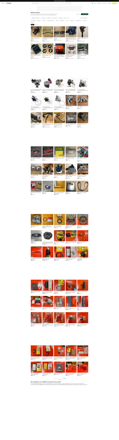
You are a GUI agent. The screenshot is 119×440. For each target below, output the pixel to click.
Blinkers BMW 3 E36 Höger (35, 225)
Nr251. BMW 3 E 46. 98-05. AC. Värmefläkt (82, 124)
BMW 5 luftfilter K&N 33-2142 (35, 291)
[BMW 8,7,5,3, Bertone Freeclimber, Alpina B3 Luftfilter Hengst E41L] (71, 350)
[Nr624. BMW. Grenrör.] (71, 100)
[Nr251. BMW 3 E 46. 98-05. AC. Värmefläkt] (82, 117)
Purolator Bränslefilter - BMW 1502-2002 (81, 56)
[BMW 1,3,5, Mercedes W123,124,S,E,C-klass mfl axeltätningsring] (59, 219)
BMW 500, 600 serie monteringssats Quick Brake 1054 (47, 324)
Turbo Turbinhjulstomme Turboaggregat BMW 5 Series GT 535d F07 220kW (36, 107)
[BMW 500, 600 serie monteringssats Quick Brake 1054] (47, 317)
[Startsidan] (8, 3)
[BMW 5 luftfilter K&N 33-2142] (36, 285)
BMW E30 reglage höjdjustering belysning (36, 56)
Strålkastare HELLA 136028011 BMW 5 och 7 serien (70, 226)
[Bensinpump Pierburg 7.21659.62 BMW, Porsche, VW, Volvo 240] (47, 285)
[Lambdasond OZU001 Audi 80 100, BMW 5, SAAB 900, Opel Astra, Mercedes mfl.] (71, 285)
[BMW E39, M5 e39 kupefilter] (59, 367)
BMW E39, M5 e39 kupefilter (58, 373)
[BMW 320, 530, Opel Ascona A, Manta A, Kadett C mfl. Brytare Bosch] (71, 317)
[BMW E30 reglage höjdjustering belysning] (36, 49)
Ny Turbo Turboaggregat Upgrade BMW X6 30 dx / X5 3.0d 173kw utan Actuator (47, 90)
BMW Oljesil (67, 192)
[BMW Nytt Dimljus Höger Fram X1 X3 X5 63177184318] (71, 169)
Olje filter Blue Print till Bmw (70, 158)
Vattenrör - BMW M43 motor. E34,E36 (35, 38)
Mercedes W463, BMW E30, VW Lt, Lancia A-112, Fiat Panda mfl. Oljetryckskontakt (59, 358)
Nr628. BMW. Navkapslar (34, 175)
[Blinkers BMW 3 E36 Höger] (36, 219)
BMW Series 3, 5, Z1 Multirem (81, 192)
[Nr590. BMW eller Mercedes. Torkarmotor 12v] (36, 117)
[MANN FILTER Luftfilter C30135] (59, 151)
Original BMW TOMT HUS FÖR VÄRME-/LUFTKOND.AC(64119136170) (71, 38)
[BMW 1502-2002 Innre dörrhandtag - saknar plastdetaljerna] (47, 117)
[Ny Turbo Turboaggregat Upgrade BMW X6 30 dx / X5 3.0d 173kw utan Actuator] (47, 83)
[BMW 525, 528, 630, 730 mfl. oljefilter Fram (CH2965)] (71, 367)
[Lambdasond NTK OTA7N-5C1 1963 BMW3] (59, 285)
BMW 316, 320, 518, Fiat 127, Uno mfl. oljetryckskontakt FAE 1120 (82, 324)
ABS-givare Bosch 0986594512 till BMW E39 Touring (59, 259)
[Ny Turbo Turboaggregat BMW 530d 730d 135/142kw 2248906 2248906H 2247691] (59, 83)
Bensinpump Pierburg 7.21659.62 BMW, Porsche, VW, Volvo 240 (47, 292)
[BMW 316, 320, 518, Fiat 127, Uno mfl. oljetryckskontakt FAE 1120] (82, 317)
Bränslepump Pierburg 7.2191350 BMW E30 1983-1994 (47, 259)
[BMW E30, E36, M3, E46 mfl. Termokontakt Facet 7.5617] (36, 350)
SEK (95, 3)
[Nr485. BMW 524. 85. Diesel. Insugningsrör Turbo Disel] (82, 169)
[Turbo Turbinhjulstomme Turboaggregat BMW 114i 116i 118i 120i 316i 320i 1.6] (59, 100)
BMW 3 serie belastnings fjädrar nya (36, 308)
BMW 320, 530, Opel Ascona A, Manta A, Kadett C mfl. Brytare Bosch (70, 324)
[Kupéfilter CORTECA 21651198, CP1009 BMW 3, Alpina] (71, 251)
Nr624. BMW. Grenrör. (69, 106)
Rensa (36, 24)
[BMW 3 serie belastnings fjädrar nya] (36, 301)
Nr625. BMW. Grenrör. (80, 106)
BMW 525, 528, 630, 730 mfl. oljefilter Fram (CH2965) (70, 374)
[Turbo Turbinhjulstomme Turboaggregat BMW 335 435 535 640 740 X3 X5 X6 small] (47, 100)
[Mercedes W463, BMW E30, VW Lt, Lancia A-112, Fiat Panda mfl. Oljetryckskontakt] (59, 350)
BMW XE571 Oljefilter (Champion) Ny (36, 193)
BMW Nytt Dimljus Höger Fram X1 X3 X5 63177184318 (71, 176)
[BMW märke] (47, 186)
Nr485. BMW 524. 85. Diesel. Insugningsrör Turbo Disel (81, 176)
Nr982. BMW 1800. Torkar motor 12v (82, 159)
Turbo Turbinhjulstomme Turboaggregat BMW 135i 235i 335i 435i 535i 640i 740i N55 (82, 90)
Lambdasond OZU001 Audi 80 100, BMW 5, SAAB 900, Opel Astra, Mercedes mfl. (71, 292)
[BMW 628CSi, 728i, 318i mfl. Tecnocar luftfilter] (47, 367)
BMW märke (44, 192)
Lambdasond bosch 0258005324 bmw (59, 242)
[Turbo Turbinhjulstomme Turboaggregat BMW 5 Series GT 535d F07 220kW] (36, 100)
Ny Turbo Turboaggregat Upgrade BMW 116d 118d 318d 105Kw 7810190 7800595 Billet (36, 90)
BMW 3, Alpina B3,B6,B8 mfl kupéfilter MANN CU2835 (35, 374)
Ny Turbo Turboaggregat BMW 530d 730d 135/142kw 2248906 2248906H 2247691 (59, 90)
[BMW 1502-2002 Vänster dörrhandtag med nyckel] (59, 117)
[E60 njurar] (59, 31)
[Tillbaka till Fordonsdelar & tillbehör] (31, 18)
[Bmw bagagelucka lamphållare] (36, 151)
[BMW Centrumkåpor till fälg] (47, 49)
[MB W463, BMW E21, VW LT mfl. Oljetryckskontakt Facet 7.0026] (47, 350)
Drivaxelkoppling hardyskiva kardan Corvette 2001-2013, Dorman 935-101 (47, 243)
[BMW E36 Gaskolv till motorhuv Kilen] (82, 301)
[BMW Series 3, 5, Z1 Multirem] (82, 186)
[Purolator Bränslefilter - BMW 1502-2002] (82, 49)
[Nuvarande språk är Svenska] (92, 3)
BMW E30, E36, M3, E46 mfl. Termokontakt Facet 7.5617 (35, 358)
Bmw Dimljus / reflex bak (46, 158)
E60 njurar (55, 38)
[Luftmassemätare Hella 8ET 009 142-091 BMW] (82, 251)
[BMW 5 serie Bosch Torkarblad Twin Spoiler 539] (59, 186)
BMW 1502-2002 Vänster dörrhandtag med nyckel (58, 124)
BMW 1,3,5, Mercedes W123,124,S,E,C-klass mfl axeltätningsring (58, 226)
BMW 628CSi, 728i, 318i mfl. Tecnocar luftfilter (46, 374)
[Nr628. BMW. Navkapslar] (36, 169)
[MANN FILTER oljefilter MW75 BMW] (71, 235)
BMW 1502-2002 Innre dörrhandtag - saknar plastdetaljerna (47, 124)
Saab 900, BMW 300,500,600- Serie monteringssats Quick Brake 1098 (59, 324)
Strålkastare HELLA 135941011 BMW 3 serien (82, 226)
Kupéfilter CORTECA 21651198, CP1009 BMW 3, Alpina (70, 259)
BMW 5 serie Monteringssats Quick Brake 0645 (36, 324)
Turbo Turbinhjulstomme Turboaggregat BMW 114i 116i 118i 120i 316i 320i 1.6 (59, 107)
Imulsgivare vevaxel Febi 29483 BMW (82, 292)
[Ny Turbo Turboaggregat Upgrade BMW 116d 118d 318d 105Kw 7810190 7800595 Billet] (36, 83)
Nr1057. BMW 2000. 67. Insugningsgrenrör (46, 176)
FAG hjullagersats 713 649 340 (47, 307)
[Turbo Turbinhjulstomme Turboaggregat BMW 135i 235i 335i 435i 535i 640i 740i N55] (82, 83)
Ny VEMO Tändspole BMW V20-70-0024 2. (82, 38)
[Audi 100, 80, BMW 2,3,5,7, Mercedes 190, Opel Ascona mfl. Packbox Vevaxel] (47, 219)
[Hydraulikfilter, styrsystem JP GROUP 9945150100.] (71, 49)
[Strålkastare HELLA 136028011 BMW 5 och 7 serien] (71, 219)
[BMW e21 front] (36, 235)
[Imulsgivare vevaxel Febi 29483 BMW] (82, 285)
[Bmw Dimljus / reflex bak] (47, 151)
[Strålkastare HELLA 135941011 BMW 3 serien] (82, 219)
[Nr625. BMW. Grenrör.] (82, 100)
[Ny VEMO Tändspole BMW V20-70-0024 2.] (82, 31)
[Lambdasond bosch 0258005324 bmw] (59, 235)
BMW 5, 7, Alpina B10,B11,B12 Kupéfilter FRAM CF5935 (81, 358)
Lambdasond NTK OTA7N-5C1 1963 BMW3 (58, 292)
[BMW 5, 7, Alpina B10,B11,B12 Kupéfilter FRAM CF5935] (82, 350)
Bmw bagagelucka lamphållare (35, 158)
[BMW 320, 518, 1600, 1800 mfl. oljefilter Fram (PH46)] (82, 367)
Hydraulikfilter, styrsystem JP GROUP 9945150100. (70, 56)
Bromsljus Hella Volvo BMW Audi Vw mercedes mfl (36, 259)
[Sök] (67, 3)
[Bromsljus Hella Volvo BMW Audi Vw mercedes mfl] (36, 251)
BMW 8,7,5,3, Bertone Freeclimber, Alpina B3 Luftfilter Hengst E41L (71, 358)
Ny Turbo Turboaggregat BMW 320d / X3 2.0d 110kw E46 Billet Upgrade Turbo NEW (70, 90)
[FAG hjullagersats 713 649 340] (47, 301)
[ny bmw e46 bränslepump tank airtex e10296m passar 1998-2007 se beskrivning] (59, 49)
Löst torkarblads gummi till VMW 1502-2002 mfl (47, 38)
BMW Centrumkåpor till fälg (46, 55)
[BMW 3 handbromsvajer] (59, 301)
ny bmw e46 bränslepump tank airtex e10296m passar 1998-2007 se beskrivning (59, 56)
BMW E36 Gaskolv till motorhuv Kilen (82, 308)
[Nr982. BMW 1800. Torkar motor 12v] (82, 151)
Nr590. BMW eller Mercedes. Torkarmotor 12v (35, 124)
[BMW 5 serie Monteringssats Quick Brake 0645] (36, 317)
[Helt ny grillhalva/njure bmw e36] (71, 117)
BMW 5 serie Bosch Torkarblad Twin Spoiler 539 (59, 193)
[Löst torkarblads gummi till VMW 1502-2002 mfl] (47, 31)
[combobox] (50, 3)
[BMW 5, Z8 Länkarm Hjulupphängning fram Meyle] (71, 301)
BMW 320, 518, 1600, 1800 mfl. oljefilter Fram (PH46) (82, 374)
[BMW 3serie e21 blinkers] (82, 235)
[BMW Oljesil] (71, 186)
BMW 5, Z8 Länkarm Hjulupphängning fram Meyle (70, 308)
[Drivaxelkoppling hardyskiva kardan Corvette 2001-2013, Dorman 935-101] (47, 235)
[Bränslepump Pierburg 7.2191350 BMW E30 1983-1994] (47, 251)
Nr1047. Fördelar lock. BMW (58, 175)
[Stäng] (118, 0)
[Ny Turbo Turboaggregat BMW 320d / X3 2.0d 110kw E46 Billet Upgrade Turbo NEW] (71, 83)
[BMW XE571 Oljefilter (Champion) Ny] (36, 186)
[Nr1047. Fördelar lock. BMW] (59, 169)
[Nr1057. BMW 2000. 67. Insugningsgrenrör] (47, 169)
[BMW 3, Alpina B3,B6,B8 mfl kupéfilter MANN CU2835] (36, 367)
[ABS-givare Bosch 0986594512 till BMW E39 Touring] (59, 251)
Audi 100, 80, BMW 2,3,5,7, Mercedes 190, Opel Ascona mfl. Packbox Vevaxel (47, 226)
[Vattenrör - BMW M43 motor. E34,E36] (36, 31)
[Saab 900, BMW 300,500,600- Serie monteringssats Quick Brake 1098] (59, 317)
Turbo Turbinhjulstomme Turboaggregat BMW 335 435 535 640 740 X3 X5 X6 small (47, 107)
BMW (32, 24)
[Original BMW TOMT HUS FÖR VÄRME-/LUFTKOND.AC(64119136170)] (71, 31)
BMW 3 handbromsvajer (57, 307)
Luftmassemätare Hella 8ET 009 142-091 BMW (82, 259)
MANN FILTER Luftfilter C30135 (59, 158)
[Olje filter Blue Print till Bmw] (71, 151)
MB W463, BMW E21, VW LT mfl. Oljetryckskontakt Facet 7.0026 (47, 358)
